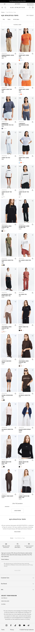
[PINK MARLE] (2, 331)
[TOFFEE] (21, 330)
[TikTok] (15, 625)
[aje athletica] (17, 7)
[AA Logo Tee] (26, 279)
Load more (17, 510)
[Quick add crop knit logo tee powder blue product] (32, 156)
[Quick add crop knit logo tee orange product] (32, 53)
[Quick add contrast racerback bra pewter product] (32, 122)
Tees (4, 19)
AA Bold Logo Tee (24, 395)
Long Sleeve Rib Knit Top (24, 496)
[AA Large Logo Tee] (26, 245)
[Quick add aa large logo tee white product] (32, 258)
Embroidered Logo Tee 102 (8, 56)
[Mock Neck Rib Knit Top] (9, 447)
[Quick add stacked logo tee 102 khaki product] (15, 258)
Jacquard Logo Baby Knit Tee (7, 295)
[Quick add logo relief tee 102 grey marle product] (32, 190)
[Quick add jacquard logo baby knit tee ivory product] (15, 292)
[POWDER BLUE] (21, 60)
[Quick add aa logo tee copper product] (32, 292)
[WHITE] (19, 94)
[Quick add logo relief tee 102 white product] (15, 190)
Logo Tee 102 (6, 157)
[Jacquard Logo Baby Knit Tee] (9, 279)
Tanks (9, 19)
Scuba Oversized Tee (7, 395)
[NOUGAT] (2, 466)
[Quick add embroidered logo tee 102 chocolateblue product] (15, 53)
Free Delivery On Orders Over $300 (17, 1)
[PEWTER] (2, 128)
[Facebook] (11, 625)
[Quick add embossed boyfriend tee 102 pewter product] (15, 122)
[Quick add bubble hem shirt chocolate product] (15, 494)
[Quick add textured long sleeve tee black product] (15, 224)
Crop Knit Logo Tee (24, 56)
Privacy (12, 629)
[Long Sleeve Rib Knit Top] (26, 481)
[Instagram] (6, 625)
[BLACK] (2, 230)
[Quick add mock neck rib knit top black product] (32, 460)
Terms (3, 629)
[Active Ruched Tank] (9, 346)
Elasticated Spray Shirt (25, 430)
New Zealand (5, 601)
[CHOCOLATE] (19, 365)
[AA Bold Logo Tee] (26, 380)
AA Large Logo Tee (25, 260)
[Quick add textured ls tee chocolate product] (32, 359)
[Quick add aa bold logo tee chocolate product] (32, 393)
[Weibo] (28, 625)
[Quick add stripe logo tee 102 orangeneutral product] (15, 87)
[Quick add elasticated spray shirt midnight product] (32, 427)
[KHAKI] (2, 265)
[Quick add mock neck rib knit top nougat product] (15, 460)
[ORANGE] (19, 60)
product (31, 15)
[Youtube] (24, 625)
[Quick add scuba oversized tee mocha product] (15, 393)
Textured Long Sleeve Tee (6, 226)
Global (3, 604)
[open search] (5, 7)
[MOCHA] (3, 230)
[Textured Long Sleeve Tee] (9, 211)
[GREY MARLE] (3, 128)
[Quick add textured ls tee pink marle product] (15, 325)
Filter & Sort (17, 24)
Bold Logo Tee (23, 326)
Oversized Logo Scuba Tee (24, 226)
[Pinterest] (20, 625)
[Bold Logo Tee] (26, 312)
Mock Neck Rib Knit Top (6, 462)
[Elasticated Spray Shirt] (26, 414)
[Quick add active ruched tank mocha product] (15, 359)
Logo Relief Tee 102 (7, 192)
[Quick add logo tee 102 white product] (15, 156)
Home (3, 12)
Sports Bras (16, 19)
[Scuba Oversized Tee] (9, 380)
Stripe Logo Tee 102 (7, 90)
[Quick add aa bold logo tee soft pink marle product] (15, 427)
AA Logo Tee (23, 294)
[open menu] (2, 7)
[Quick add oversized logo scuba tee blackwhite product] (32, 224)
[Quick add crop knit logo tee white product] (32, 87)
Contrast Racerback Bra (24, 124)
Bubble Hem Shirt (7, 496)
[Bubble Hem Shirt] (9, 481)
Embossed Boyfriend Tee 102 (8, 124)
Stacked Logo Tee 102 (7, 260)
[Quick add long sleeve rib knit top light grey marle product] (32, 494)
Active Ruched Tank (6, 361)
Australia (4, 598)
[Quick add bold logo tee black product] (32, 325)
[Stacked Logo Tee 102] (9, 245)
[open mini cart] (33, 7)
